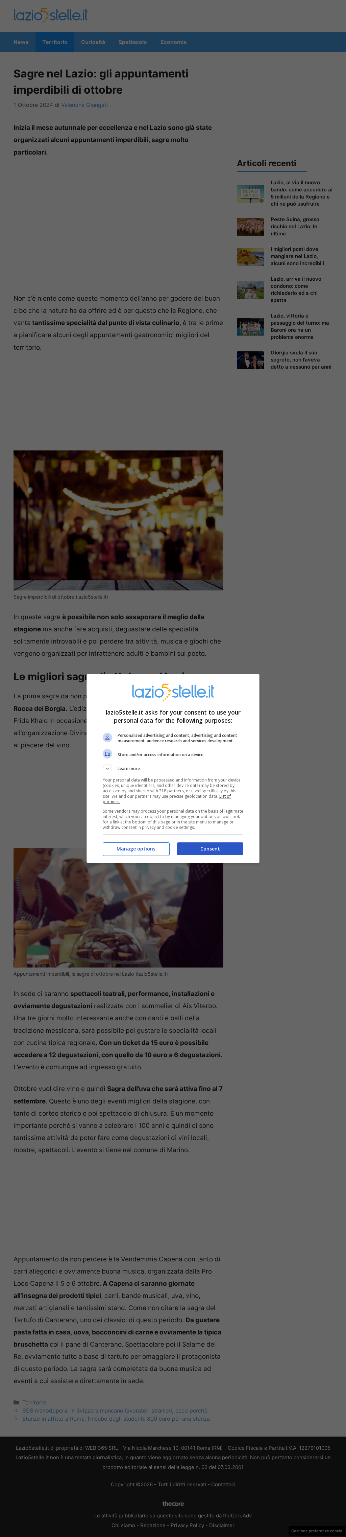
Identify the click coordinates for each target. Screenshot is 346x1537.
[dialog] (173, 768)
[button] (173, 768)
